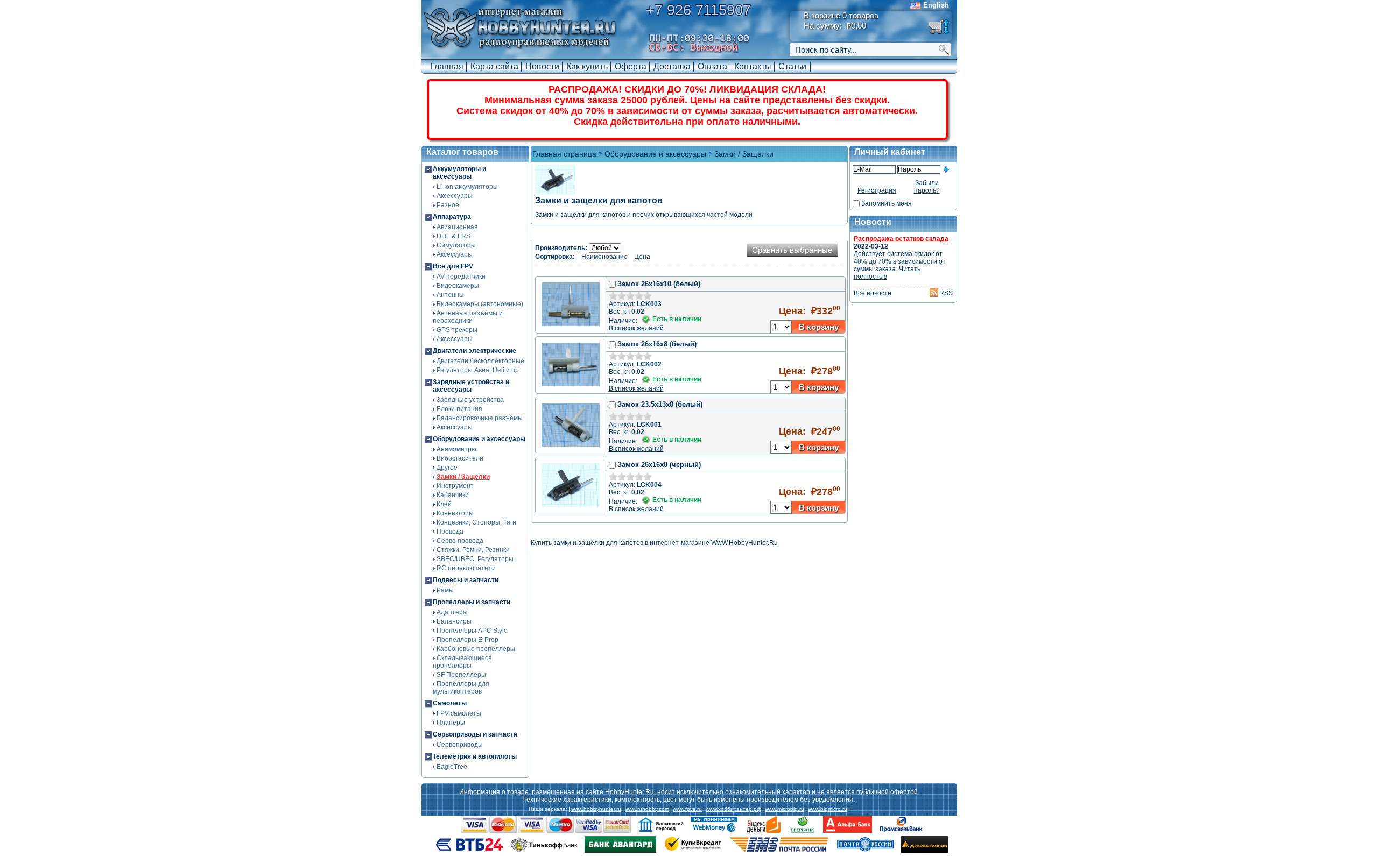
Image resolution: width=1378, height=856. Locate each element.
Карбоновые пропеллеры (476, 649)
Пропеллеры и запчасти (471, 602)
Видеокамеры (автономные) (480, 304)
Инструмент (455, 486)
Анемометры (456, 449)
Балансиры (454, 621)
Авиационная (457, 227)
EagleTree (452, 766)
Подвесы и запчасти (465, 580)
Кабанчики (453, 495)
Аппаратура (452, 217)
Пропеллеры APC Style (472, 630)
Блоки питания (459, 409)
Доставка (672, 66)
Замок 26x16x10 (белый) (658, 284)
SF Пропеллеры (461, 674)
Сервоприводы (460, 744)
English (936, 5)
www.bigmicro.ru (827, 809)
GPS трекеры (457, 330)
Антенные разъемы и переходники (468, 316)
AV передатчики (461, 276)
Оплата (712, 66)
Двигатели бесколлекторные (480, 361)
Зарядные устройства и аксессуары (471, 385)
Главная (446, 66)
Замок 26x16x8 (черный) (659, 465)
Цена (642, 256)
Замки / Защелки (463, 476)
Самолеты (450, 703)
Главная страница (564, 154)
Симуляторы (456, 245)
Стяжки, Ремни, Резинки (473, 550)
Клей (444, 504)
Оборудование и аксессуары (479, 439)
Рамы (445, 590)
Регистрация (876, 190)
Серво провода (460, 540)
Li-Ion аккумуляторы (467, 186)
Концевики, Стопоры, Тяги (476, 522)
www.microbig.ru (784, 809)
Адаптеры (452, 612)
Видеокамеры (458, 285)
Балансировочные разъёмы (480, 418)
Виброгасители (460, 458)
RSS (946, 293)
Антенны (450, 295)
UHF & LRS (453, 236)
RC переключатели (466, 568)
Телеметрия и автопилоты (475, 756)
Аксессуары (455, 196)
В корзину (819, 326)
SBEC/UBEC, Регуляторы (475, 559)
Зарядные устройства (470, 400)
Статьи (792, 66)
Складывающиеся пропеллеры (462, 661)
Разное (448, 205)
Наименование (604, 256)
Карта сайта (494, 66)
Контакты (752, 66)
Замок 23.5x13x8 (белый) (659, 404)
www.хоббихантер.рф (733, 809)
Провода (450, 531)
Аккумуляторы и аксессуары (459, 172)
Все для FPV (453, 266)
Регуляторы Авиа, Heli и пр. (479, 370)
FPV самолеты (459, 713)
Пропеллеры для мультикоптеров (461, 687)
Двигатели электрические (474, 351)
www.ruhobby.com (647, 809)
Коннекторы (455, 513)
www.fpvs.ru (687, 809)
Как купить (587, 66)
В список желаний (636, 328)
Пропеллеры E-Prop (467, 639)
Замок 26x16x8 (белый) (657, 344)
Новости (542, 66)
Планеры (451, 722)
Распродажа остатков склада (901, 239)
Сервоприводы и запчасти (475, 734)
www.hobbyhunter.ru (596, 809)
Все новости (872, 293)
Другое (447, 467)
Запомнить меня (886, 203)
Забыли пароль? (927, 186)
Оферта (630, 66)
